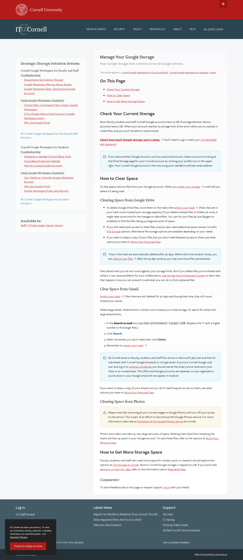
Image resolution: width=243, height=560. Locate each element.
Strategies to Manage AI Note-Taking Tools (47, 156)
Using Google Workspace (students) (42, 100)
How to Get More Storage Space (126, 101)
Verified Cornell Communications (181, 530)
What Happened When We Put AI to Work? (117, 520)
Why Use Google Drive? (37, 123)
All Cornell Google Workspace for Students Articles (45, 201)
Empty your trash (110, 296)
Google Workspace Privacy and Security (46, 191)
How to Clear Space (118, 95)
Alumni (59, 225)
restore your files (123, 259)
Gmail (213, 72)
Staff (23, 225)
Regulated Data (177, 469)
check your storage (189, 187)
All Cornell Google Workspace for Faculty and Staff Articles (49, 136)
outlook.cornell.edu (140, 367)
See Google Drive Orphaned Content (183, 275)
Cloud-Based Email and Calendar (42, 161)
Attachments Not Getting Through (43, 80)
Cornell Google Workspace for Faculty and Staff (145, 72)
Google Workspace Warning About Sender (48, 84)
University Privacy (18, 537)
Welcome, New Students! (107, 525)
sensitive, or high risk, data (115, 469)
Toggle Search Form (223, 4)
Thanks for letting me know (28, 546)
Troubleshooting (30, 75)
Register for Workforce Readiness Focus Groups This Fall (125, 514)
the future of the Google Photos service (160, 421)
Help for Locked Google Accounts (43, 166)
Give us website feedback (176, 542)
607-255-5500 (76, 542)
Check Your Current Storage (123, 89)
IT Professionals (36, 225)
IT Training (169, 520)
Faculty (50, 225)
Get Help (168, 514)
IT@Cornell (31, 29)
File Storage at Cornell (126, 465)
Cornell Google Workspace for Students (189, 72)
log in (166, 487)
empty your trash (185, 207)
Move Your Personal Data (146, 242)
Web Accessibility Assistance (211, 554)
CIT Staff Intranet (25, 514)
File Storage (114, 231)
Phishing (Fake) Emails (175, 525)
